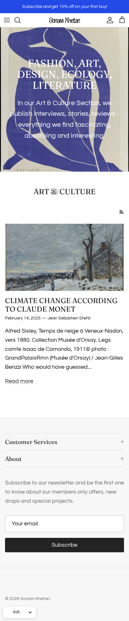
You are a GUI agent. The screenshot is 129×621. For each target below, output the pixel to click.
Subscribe (64, 545)
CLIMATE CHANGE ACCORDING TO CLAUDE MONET (61, 304)
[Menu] (7, 20)
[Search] (21, 20)
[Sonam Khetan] (64, 20)
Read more (19, 381)
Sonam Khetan (35, 599)
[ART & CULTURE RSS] (121, 212)
